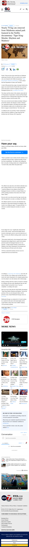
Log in (22, 432)
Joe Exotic (3, 296)
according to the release (18, 90)
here (8, 427)
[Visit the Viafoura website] (25, 470)
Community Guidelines (22, 505)
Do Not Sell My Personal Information (9, 511)
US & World (13, 307)
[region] (14, 451)
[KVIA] (9, 9)
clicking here (6, 423)
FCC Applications (18, 509)
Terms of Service (5, 505)
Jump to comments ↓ (6, 312)
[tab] (5, 443)
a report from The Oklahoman (14, 273)
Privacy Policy (13, 505)
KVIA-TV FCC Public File (7, 509)
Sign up (25, 432)
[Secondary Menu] (3, 9)
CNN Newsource (6, 64)
